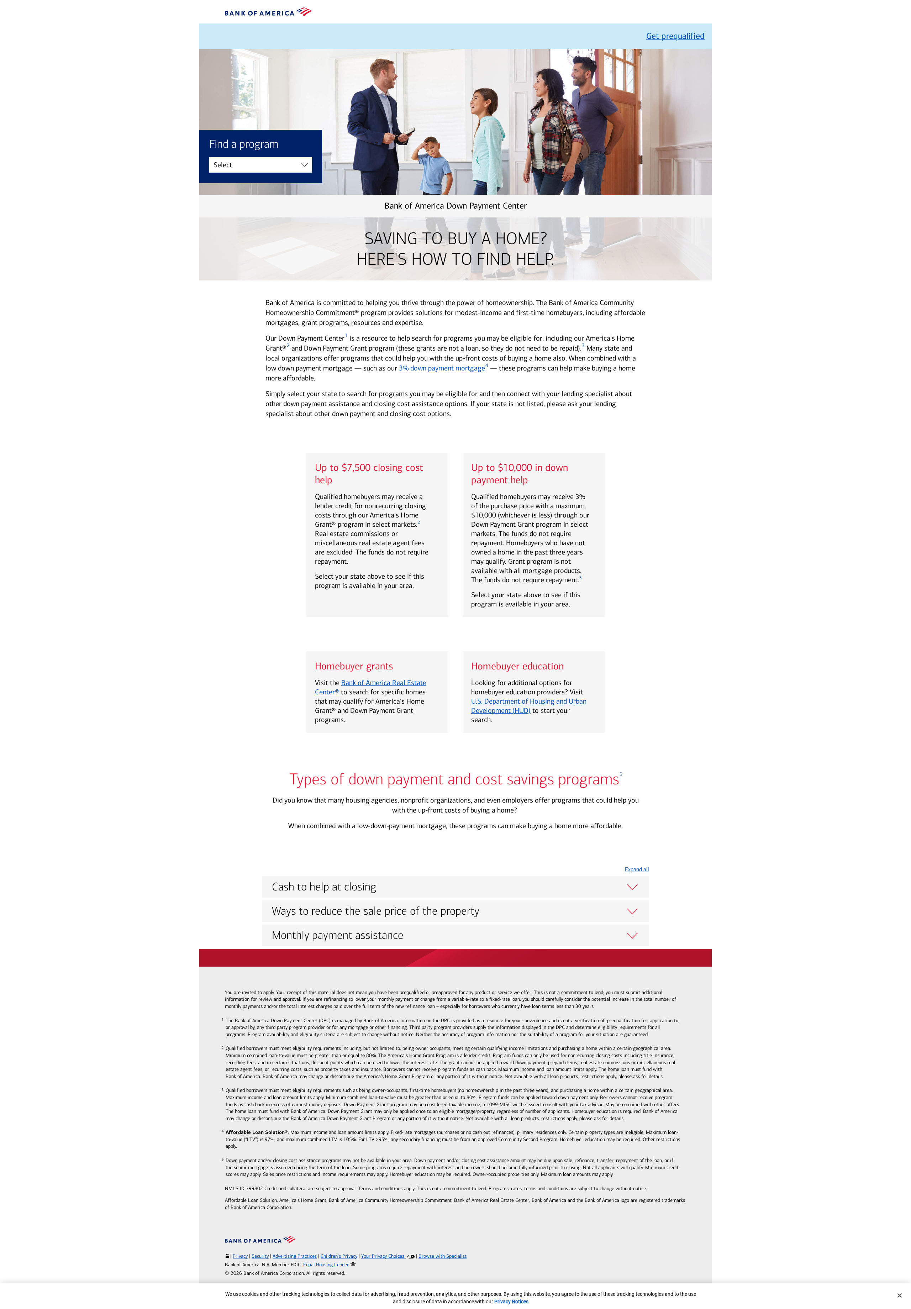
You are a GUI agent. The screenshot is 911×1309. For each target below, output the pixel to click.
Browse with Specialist (442, 1256)
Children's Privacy (339, 1256)
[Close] (899, 1295)
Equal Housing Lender (326, 1265)
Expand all (637, 869)
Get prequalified (675, 36)
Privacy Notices (511, 1301)
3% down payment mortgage (442, 368)
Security (260, 1256)
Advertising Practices (295, 1256)
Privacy (240, 1256)
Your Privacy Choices (383, 1256)
